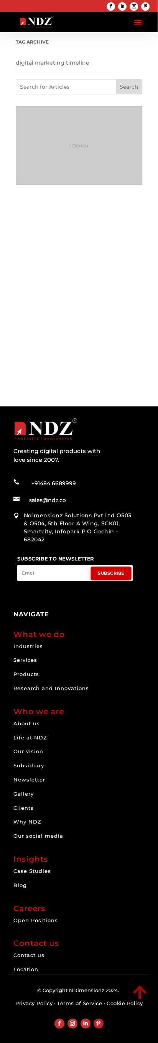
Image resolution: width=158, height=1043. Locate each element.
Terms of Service (79, 1003)
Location (25, 969)
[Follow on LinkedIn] (122, 6)
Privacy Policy (34, 1003)
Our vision (28, 751)
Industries (28, 646)
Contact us (28, 955)
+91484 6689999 (53, 483)
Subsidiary (28, 765)
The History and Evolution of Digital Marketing (78, 298)
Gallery (23, 794)
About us (26, 723)
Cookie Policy (125, 1003)
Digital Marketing (70, 308)
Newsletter (29, 780)
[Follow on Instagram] (134, 6)
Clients (23, 808)
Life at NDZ (30, 737)
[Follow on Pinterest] (145, 6)
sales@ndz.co (47, 500)
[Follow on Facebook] (111, 6)
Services (25, 660)
